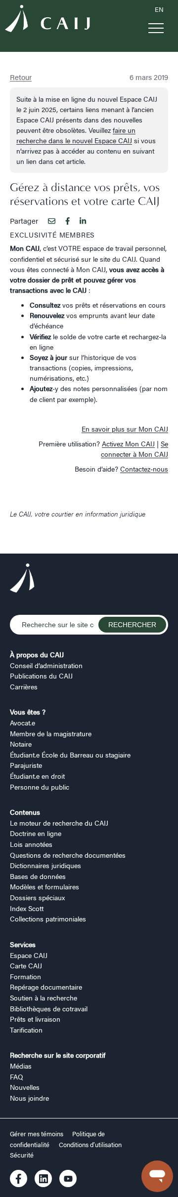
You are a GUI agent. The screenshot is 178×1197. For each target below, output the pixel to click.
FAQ (16, 1076)
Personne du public (39, 787)
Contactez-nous (144, 469)
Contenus (25, 812)
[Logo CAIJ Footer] (22, 579)
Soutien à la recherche (43, 997)
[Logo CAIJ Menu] (47, 20)
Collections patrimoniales (48, 918)
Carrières (24, 686)
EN (159, 9)
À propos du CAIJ (37, 654)
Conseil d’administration (46, 665)
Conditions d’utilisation (90, 1144)
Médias (21, 1066)
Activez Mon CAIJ (128, 443)
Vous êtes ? (27, 712)
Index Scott (27, 908)
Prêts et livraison (35, 1019)
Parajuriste (26, 765)
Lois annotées (31, 844)
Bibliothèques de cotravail (49, 1008)
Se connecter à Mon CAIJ (134, 449)
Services (23, 944)
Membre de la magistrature (50, 733)
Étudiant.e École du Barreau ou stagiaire (70, 754)
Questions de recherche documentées (68, 855)
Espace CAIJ (28, 955)
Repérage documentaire (46, 987)
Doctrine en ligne (35, 833)
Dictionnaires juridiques (45, 865)
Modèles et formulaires (44, 886)
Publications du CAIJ (41, 675)
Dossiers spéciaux (37, 897)
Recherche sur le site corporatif (57, 1055)
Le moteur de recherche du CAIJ (59, 823)
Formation (25, 976)
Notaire (21, 744)
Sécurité (22, 1155)
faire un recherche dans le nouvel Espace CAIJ (75, 135)
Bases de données (38, 876)
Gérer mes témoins (37, 1133)
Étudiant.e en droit (37, 776)
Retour (21, 77)
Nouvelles (25, 1087)
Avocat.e (22, 722)
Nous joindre (29, 1098)
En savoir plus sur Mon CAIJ (125, 429)
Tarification (26, 1030)
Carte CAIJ (26, 965)
